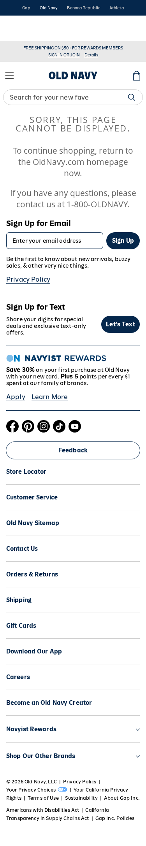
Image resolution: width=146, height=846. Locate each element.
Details (91, 55)
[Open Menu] (9, 75)
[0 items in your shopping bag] (136, 75)
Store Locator (26, 471)
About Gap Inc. (122, 798)
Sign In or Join (64, 55)
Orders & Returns (32, 574)
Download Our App (34, 651)
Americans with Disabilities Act (42, 810)
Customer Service (32, 497)
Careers (18, 677)
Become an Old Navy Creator (49, 702)
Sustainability (81, 798)
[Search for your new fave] (131, 97)
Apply (15, 397)
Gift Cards (21, 625)
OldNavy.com (58, 161)
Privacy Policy (28, 279)
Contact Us (22, 548)
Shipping (19, 600)
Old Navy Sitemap (32, 523)
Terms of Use (43, 798)
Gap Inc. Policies (114, 818)
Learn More (50, 397)
